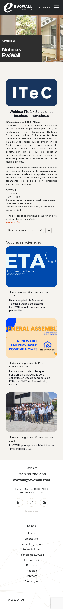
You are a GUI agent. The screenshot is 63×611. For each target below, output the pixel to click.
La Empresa (31, 560)
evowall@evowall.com (31, 480)
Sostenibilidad (31, 549)
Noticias (31, 570)
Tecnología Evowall (31, 554)
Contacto (31, 576)
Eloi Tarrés (18, 292)
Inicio (31, 533)
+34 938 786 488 (31, 474)
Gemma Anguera (21, 363)
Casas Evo (31, 538)
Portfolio (31, 565)
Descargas (31, 581)
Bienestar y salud (31, 544)
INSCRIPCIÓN (13, 222)
